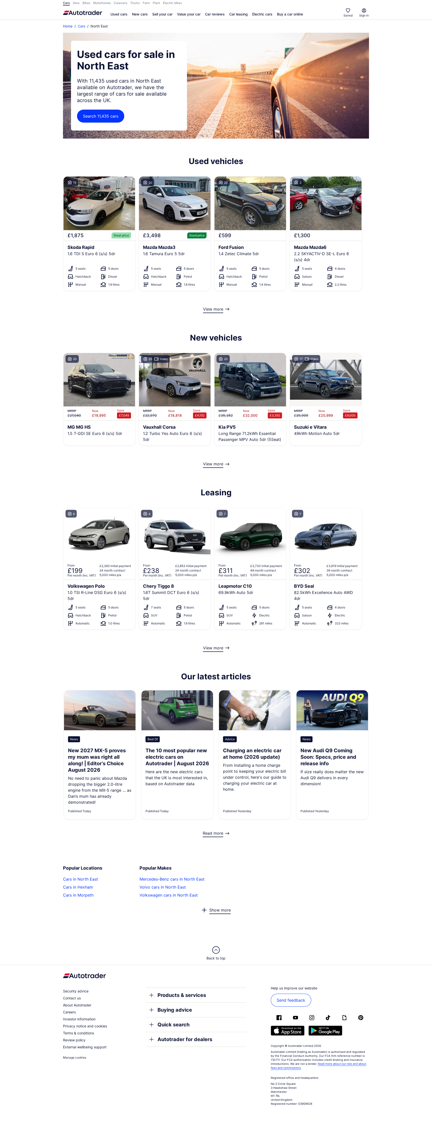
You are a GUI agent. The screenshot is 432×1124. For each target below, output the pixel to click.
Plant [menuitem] (156, 3)
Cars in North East (80, 879)
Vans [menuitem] (76, 3)
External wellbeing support (84, 1047)
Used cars (119, 14)
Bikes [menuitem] (86, 3)
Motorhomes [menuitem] (102, 3)
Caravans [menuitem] (120, 3)
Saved (348, 15)
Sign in (364, 15)
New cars (140, 14)
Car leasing (238, 14)
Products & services (182, 995)
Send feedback (291, 1000)
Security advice (75, 991)
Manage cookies (74, 1057)
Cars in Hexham (78, 887)
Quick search (174, 1025)
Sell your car (162, 14)
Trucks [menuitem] (135, 3)
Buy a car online (290, 14)
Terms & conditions (78, 1033)
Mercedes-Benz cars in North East (172, 879)
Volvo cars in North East (163, 887)
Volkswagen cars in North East (169, 895)
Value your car (188, 14)
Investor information (79, 1019)
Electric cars (262, 14)
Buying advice (175, 1010)
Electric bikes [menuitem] (172, 3)
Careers (69, 1012)
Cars (81, 26)
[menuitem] (119, 14)
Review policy (74, 1040)
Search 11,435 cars (100, 116)
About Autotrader (77, 1005)
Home (67, 26)
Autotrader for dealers (185, 1039)
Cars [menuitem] (66, 3)
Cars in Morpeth (78, 895)
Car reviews (215, 14)
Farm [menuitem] (146, 3)
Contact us (72, 998)
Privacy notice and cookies (85, 1026)
